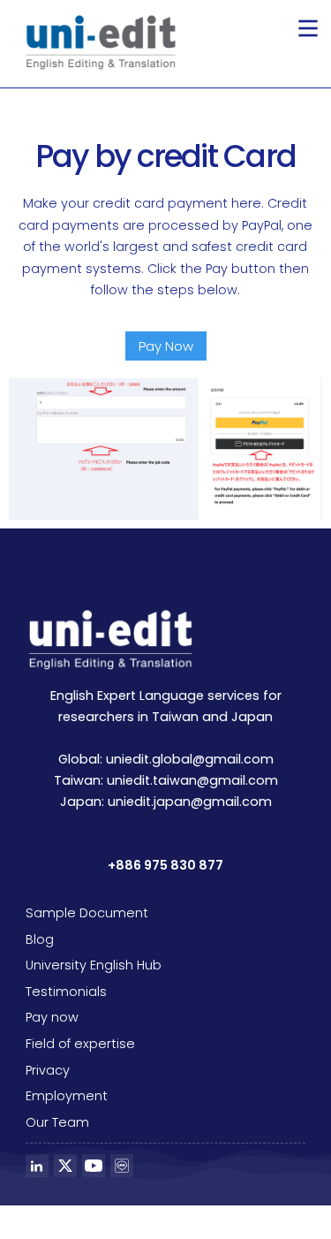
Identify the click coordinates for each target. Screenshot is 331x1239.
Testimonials (66, 991)
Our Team (57, 1122)
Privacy (48, 1070)
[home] (96, 42)
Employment (67, 1096)
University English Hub (94, 965)
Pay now (52, 1017)
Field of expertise (80, 1044)
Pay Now (166, 346)
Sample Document (87, 913)
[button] (308, 28)
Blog (40, 939)
